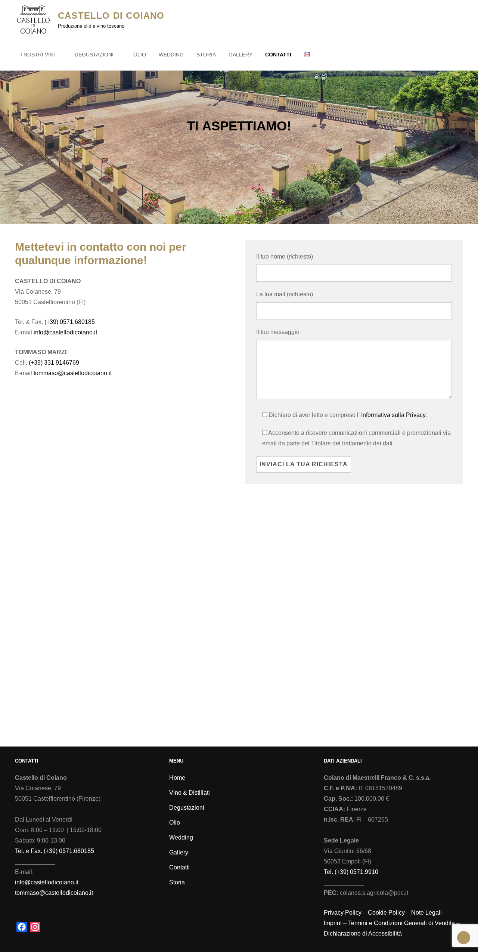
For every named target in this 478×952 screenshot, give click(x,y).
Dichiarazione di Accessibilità (363, 933)
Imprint (333, 923)
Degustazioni (94, 55)
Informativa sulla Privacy (393, 415)
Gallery (240, 55)
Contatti (278, 55)
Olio (139, 55)
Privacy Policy (342, 912)
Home (177, 778)
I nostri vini (38, 55)
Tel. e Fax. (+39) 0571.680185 (54, 851)
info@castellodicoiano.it (65, 332)
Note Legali (426, 912)
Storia (206, 55)
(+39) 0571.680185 (69, 322)
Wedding (171, 55)
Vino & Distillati (189, 792)
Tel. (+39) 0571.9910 (351, 872)
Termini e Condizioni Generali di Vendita (401, 923)
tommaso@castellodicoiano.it (73, 373)
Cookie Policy (386, 912)
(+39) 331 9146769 (54, 362)
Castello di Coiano (111, 15)
